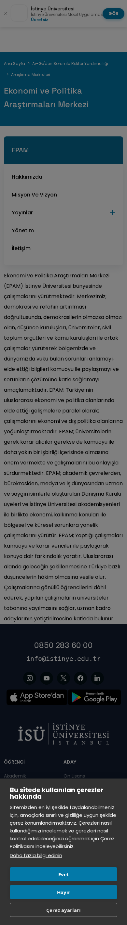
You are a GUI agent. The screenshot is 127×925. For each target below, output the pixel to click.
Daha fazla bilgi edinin (36, 855)
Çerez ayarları (63, 910)
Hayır (63, 892)
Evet (63, 874)
